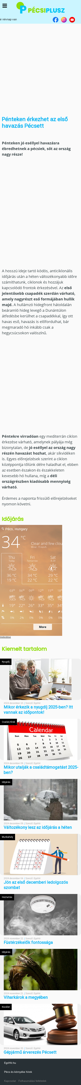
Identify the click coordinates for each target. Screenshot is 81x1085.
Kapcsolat (10, 1080)
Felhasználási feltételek (32, 1080)
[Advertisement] (40, 67)
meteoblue (5, 637)
